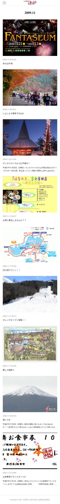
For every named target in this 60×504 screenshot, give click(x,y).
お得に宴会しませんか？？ (14, 220)
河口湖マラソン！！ (11, 270)
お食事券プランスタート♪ (14, 476)
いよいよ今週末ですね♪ (13, 113)
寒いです (7, 419)
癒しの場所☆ (9, 369)
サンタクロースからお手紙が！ (16, 163)
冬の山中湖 (8, 63)
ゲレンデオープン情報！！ (14, 319)
